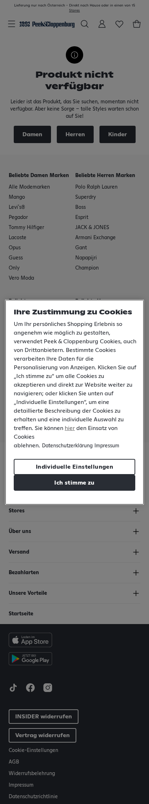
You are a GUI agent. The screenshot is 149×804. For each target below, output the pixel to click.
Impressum (106, 445)
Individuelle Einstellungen (74, 467)
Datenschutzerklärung (67, 445)
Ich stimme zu (74, 483)
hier (70, 428)
